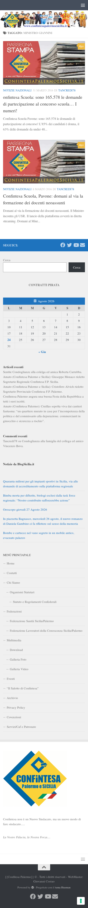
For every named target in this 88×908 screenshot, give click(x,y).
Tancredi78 (67, 90)
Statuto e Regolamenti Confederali (34, 602)
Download (16, 650)
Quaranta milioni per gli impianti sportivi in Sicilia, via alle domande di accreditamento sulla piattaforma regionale (40, 483)
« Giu (42, 351)
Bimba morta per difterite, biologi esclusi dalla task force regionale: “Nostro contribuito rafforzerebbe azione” (39, 497)
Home (11, 563)
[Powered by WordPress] (32, 887)
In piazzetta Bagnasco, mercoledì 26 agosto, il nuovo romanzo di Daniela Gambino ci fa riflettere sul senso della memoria (43, 521)
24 (9, 339)
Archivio (12, 698)
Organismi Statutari (22, 592)
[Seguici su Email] (82, 245)
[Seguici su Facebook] (62, 245)
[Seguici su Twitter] (69, 245)
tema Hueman (63, 887)
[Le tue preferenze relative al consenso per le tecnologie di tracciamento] (81, 901)
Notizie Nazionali (17, 90)
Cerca (6, 260)
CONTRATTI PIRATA (44, 285)
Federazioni (14, 611)
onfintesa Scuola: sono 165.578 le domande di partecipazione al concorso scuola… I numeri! (42, 104)
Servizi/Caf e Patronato (21, 727)
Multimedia (14, 640)
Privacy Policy (16, 707)
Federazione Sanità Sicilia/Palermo (32, 621)
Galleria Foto (18, 659)
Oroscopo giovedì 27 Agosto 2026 (25, 509)
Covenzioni (14, 717)
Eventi (11, 679)
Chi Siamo (13, 582)
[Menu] (83, 5)
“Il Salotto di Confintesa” (23, 688)
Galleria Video (19, 669)
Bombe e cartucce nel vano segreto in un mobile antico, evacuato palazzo (38, 535)
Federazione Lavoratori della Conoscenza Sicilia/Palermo (46, 630)
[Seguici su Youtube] (75, 245)
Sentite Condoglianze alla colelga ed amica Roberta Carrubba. (42, 372)
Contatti (12, 573)
